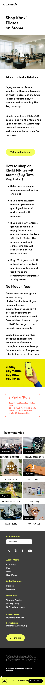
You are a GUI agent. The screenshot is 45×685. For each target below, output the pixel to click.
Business (10, 586)
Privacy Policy (13, 604)
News (8, 571)
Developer (11, 589)
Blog (8, 568)
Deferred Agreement (15, 607)
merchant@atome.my (16, 626)
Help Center (12, 575)
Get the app (16, 638)
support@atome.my (15, 617)
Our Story (11, 564)
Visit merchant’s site (20, 152)
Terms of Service (14, 600)
